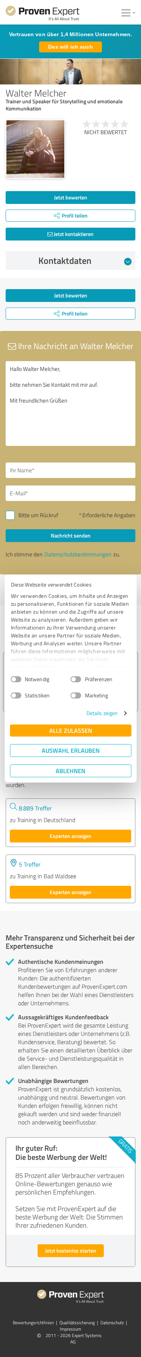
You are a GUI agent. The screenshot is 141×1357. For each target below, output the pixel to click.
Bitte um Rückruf (38, 515)
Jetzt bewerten (70, 197)
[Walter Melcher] (35, 149)
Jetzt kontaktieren (73, 233)
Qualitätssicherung (77, 1322)
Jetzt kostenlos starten (70, 1250)
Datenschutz (112, 1322)
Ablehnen (70, 770)
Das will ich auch (70, 47)
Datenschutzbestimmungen (77, 554)
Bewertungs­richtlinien (33, 1322)
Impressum (70, 1329)
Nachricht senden (71, 535)
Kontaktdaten (64, 260)
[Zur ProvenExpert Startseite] (42, 14)
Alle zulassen (70, 730)
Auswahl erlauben (71, 750)
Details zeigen (102, 713)
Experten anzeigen (70, 835)
